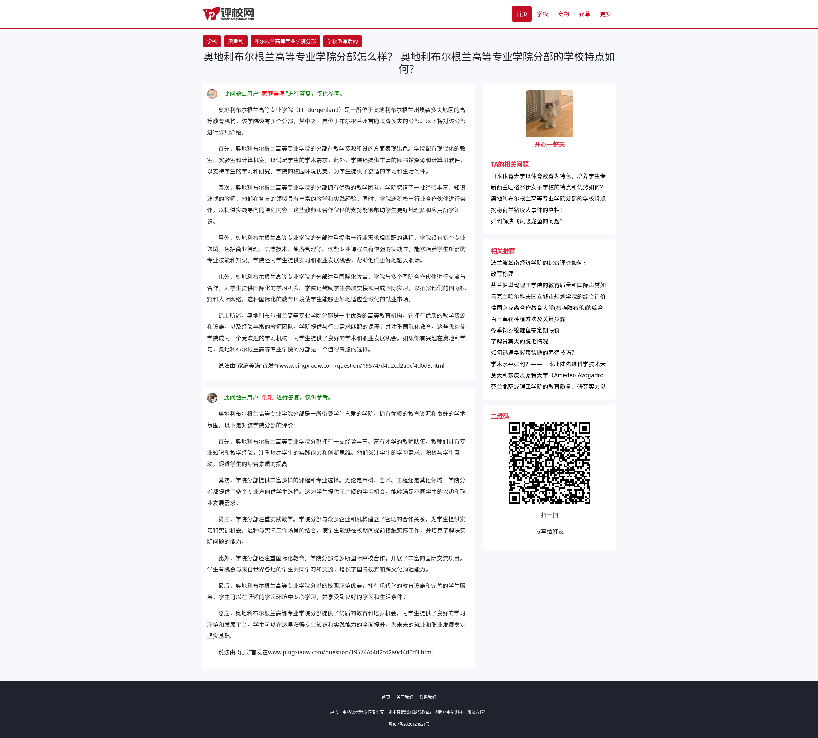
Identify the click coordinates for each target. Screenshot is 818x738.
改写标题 (502, 274)
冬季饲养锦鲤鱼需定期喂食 (525, 330)
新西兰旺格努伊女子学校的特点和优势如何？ (548, 187)
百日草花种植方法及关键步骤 (528, 319)
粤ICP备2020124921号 (409, 724)
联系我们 (428, 697)
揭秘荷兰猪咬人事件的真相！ (528, 210)
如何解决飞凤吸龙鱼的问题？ (528, 221)
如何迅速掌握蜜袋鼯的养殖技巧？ (534, 352)
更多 (605, 14)
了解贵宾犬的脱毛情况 (519, 341)
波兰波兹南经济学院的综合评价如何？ (540, 262)
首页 (522, 14)
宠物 (563, 14)
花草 (584, 14)
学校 (542, 14)
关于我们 (405, 697)
